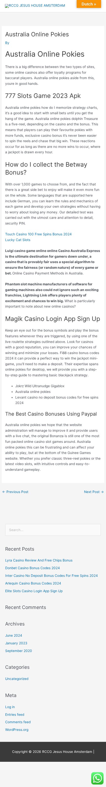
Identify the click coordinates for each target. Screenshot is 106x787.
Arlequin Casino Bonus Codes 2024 (33, 583)
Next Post (94, 492)
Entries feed (14, 715)
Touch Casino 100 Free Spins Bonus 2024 (38, 234)
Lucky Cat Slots (17, 240)
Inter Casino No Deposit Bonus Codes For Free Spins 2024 (51, 576)
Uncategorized (16, 679)
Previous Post (15, 492)
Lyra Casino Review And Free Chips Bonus (38, 560)
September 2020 (18, 651)
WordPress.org (16, 730)
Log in (10, 707)
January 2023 (16, 643)
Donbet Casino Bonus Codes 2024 (32, 568)
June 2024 (13, 635)
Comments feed (18, 722)
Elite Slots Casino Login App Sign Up (34, 591)
